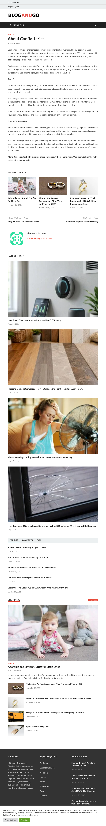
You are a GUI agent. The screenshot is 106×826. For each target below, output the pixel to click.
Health (43, 777)
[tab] (14, 540)
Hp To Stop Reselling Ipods (38, 726)
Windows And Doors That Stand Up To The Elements (32, 567)
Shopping (11, 34)
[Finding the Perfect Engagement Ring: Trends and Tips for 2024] (53, 187)
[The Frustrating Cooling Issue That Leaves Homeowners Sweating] (53, 425)
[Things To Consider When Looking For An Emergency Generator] (16, 712)
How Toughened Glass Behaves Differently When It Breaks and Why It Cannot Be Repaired (52, 526)
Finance (43, 795)
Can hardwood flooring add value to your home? (30, 577)
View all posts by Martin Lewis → (40, 238)
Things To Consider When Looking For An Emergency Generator (55, 712)
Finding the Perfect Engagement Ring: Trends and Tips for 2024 (51, 201)
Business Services (47, 767)
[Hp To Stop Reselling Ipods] (16, 726)
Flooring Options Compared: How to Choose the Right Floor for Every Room (45, 388)
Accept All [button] (24, 820)
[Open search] (96, 25)
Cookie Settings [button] (10, 820)
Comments (27, 540)
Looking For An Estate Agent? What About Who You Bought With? (38, 587)
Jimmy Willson (15, 670)
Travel (42, 781)
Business (44, 763)
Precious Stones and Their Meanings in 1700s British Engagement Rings (83, 201)
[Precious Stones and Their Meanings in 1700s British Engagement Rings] (84, 187)
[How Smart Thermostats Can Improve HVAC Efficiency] (53, 288)
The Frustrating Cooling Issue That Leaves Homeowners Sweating (40, 457)
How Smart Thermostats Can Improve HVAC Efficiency (34, 320)
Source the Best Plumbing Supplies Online (27, 547)
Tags (39, 540)
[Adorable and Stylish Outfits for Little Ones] (22, 187)
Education (44, 786)
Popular (14, 540)
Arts (42, 791)
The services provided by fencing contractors (29, 557)
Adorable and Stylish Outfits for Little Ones (22, 199)
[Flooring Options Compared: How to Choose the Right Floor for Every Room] (53, 357)
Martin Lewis (15, 43)
